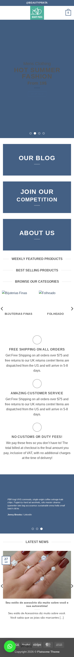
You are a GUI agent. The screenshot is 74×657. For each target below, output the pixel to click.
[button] (5, 13)
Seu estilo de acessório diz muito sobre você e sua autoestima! (37, 604)
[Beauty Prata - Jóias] (37, 13)
